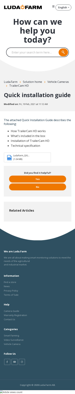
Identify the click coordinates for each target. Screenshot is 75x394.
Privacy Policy (11, 290)
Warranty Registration (15, 315)
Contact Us (9, 319)
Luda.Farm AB (47, 385)
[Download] (31, 199)
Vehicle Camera (12, 344)
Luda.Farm (10, 82)
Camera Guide (11, 311)
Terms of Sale (11, 294)
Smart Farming (11, 335)
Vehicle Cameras (58, 82)
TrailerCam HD (19, 86)
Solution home (32, 82)
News (7, 286)
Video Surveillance (14, 339)
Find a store (10, 282)
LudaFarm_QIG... (21, 155)
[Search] (63, 52)
